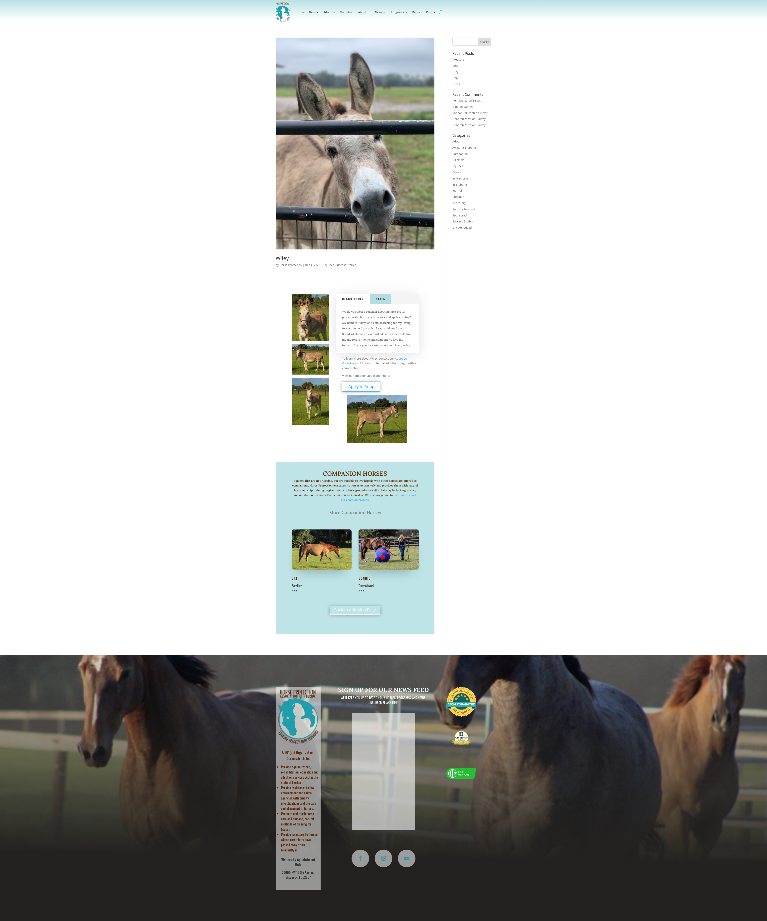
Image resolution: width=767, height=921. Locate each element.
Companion (460, 154)
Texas (456, 84)
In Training (459, 184)
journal (457, 190)
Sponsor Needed (463, 209)
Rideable (458, 197)
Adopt (327, 12)
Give (312, 12)
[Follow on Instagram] (383, 858)
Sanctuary (459, 203)
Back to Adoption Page (355, 609)
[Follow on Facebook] (360, 858)
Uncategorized (462, 227)
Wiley (282, 258)
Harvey (481, 119)
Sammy (468, 107)
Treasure (458, 59)
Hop (455, 78)
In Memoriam (461, 178)
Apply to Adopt (362, 386)
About (362, 12)
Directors (458, 160)
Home (300, 12)
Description (353, 299)
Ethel (455, 66)
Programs (397, 12)
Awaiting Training (464, 148)
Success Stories (346, 265)
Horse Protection (291, 265)
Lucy (455, 72)
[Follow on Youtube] (406, 858)
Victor (484, 113)
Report (417, 12)
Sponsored (459, 215)
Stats (380, 299)
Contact (431, 12)
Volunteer (347, 12)
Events (456, 172)
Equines (328, 265)
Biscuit (477, 100)
